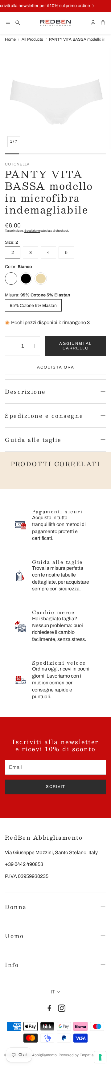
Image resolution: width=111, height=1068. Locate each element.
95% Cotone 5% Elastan (33, 305)
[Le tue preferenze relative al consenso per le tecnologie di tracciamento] (100, 1057)
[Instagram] (61, 1008)
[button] (8, 23)
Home (10, 39)
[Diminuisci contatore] (10, 346)
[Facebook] (49, 1008)
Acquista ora (55, 367)
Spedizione (32, 230)
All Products (32, 39)
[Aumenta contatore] (34, 346)
